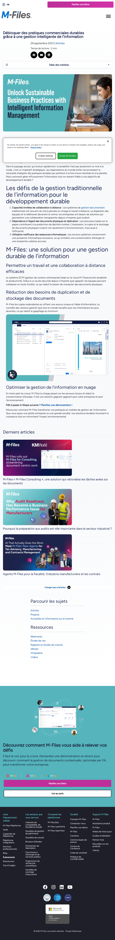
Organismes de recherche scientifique (32, 863)
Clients (96, 850)
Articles (60, 43)
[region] (57, 150)
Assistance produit (101, 823)
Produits (35, 614)
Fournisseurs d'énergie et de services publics (33, 854)
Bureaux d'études (33, 841)
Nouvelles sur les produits (101, 845)
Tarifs (5, 830)
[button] (45, 887)
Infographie (37, 653)
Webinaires (36, 636)
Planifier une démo (79, 827)
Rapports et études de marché (47, 644)
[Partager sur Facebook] (34, 55)
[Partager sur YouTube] (41, 55)
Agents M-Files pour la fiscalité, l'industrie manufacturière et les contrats (51, 574)
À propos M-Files (78, 819)
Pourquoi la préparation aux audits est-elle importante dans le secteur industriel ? (57, 528)
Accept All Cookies (67, 156)
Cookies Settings (45, 156)
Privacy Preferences (73, 931)
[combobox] (23, 5)
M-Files (73, 831)
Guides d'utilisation (101, 836)
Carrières (74, 836)
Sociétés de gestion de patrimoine (34, 832)
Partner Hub (98, 840)
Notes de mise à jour (102, 831)
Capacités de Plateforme (9, 835)
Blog (5, 853)
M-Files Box (53, 822)
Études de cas (38, 640)
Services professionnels (10, 847)
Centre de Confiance (75, 847)
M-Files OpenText (56, 830)
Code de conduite (78, 852)
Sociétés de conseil (34, 837)
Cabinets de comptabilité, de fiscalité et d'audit (33, 824)
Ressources (8, 861)
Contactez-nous (78, 823)
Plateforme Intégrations (8, 841)
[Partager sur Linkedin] (49, 55)
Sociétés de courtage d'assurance (31, 872)
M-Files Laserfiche (56, 826)
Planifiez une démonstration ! (56, 405)
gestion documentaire (93, 207)
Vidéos (34, 657)
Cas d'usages (9, 865)
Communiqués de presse (78, 841)
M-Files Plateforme (12, 825)
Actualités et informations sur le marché (52, 618)
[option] (23, 5)
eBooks (34, 648)
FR (8, 4)
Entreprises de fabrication (32, 847)
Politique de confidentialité (77, 858)
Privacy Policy (36, 147)
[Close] (108, 141)
